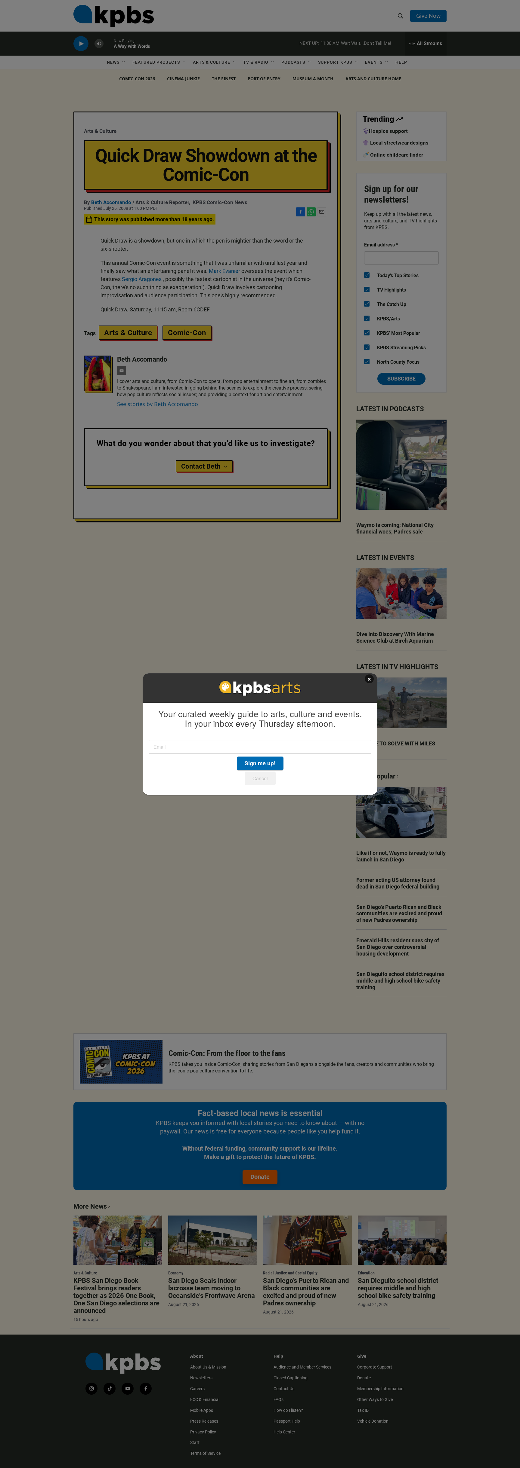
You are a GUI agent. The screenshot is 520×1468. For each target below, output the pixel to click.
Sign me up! (260, 763)
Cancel (260, 778)
